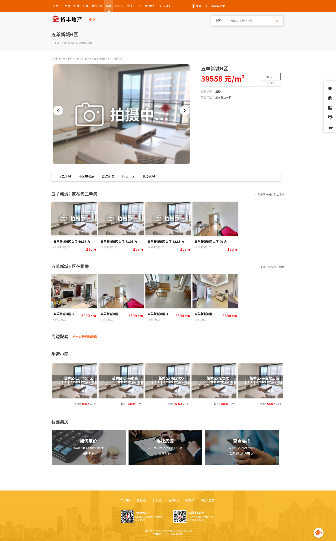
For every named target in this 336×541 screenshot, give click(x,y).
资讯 (129, 6)
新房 (85, 6)
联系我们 (142, 500)
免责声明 (174, 500)
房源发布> (165, 453)
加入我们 (158, 500)
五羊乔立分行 (223, 97)
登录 (198, 6)
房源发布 (149, 6)
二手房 (66, 6)
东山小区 (86, 58)
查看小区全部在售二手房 (270, 194)
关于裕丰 (126, 500)
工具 (138, 6)
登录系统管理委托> (241, 453)
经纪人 (119, 6)
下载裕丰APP (217, 6)
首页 (56, 6)
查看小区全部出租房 (272, 267)
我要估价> (88, 453)
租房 (76, 6)
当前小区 (119, 58)
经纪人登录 (207, 500)
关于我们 (164, 6)
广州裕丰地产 (58, 58)
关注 (272, 77)
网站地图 (190, 500)
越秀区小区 (74, 58)
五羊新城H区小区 (103, 58)
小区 (108, 6)
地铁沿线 (97, 6)
